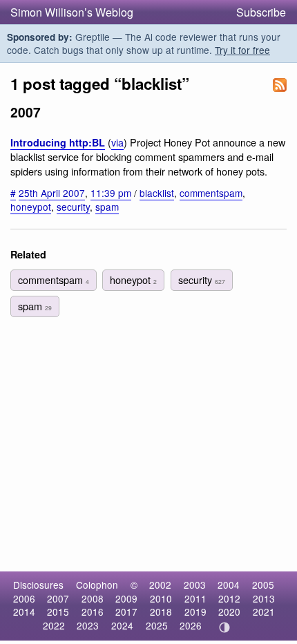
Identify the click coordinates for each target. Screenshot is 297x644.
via (117, 142)
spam (107, 207)
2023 (88, 625)
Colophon (97, 584)
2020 (229, 611)
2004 (229, 584)
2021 (264, 611)
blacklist (157, 193)
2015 (58, 611)
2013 (264, 598)
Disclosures (38, 584)
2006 (24, 598)
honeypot (30, 207)
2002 (160, 584)
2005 (263, 584)
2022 (54, 625)
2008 (93, 598)
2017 (126, 611)
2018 (161, 611)
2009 (126, 598)
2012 (229, 598)
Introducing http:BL (57, 142)
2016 (93, 611)
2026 (191, 625)
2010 (161, 598)
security (73, 207)
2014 (24, 611)
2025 (157, 625)
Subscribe (261, 12)
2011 (195, 598)
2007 (58, 598)
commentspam (211, 193)
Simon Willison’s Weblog (71, 12)
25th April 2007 (52, 193)
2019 (195, 611)
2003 (195, 584)
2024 (122, 625)
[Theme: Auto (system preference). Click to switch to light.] (225, 627)
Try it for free (242, 50)
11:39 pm (110, 193)
